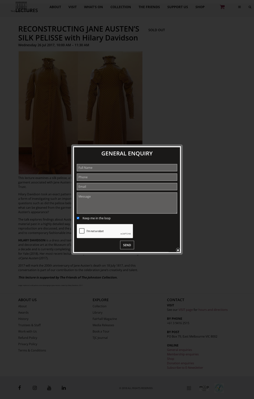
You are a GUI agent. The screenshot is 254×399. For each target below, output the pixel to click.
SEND (127, 245)
